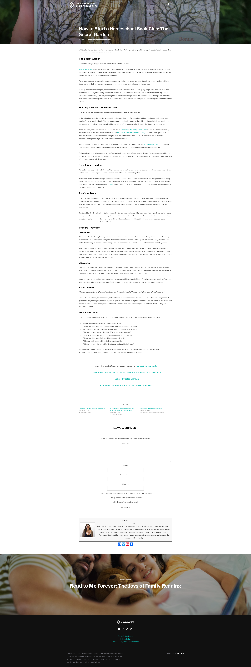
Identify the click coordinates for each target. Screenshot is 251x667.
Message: (125, 443)
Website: (125, 484)
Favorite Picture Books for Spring (151, 408)
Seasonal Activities (88, 40)
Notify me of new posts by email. (126, 502)
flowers (110, 184)
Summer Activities (103, 40)
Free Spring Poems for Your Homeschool (92, 408)
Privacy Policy (125, 639)
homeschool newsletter (147, 366)
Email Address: (125, 475)
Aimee (125, 520)
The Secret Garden (85, 69)
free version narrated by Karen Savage (131, 133)
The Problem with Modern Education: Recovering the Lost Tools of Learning (126, 372)
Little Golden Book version (153, 144)
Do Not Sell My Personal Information (125, 642)
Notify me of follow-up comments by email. (126, 498)
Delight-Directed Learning (127, 379)
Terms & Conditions (125, 636)
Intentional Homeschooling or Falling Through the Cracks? (126, 385)
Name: (125, 466)
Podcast (171, 4)
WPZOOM (180, 654)
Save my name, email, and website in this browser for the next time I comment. (126, 493)
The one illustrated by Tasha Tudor (134, 130)
